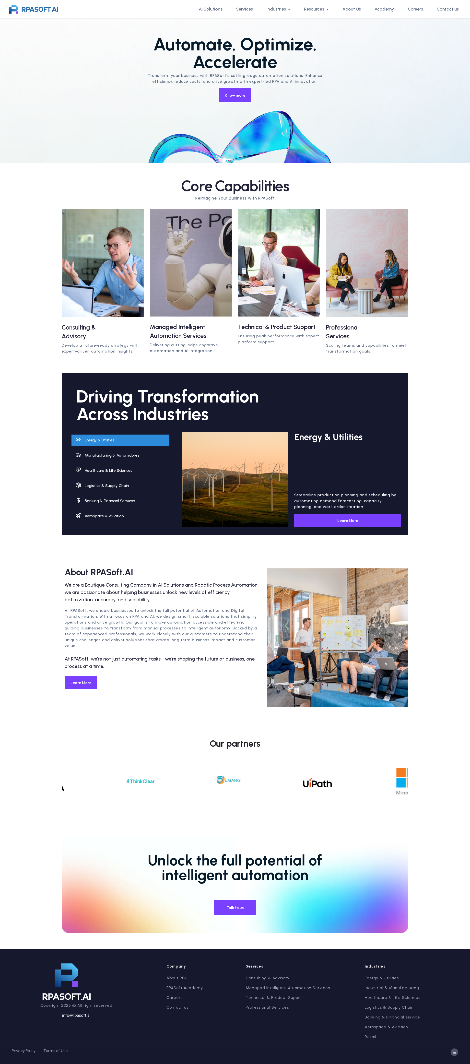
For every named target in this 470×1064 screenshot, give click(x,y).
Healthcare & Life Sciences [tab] (108, 470)
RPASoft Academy (184, 987)
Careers (415, 9)
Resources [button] (314, 9)
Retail (370, 1036)
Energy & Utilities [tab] (100, 440)
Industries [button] (277, 9)
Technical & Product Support (275, 997)
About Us (351, 9)
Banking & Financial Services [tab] (110, 500)
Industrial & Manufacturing (392, 987)
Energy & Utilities (382, 978)
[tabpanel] (291, 480)
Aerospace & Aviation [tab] (104, 516)
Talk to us (235, 907)
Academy (384, 9)
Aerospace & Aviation (386, 1027)
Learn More (347, 520)
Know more (235, 95)
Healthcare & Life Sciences (392, 997)
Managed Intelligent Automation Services (288, 987)
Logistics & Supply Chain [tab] (107, 485)
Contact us (448, 9)
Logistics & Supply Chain (389, 1007)
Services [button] (244, 9)
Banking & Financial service (392, 1017)
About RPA (176, 978)
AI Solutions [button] (210, 9)
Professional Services (267, 1007)
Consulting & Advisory (267, 978)
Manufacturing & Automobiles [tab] (112, 455)
